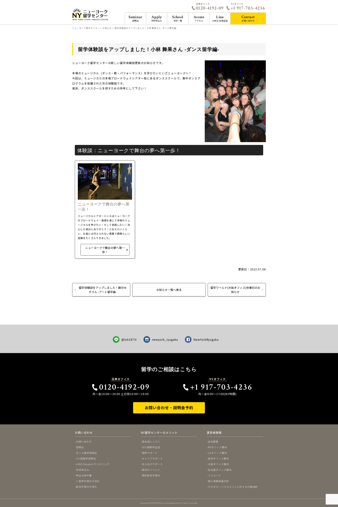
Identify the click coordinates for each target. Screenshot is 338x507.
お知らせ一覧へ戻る (169, 290)
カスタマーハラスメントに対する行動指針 (233, 486)
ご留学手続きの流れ (88, 481)
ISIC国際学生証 (151, 447)
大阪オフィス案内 (218, 464)
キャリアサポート (152, 458)
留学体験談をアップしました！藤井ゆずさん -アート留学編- (103, 289)
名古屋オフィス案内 (220, 470)
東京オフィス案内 (218, 458)
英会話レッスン (151, 441)
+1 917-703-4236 (248, 8)
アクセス (198, 18)
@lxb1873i (129, 339)
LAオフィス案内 (217, 453)
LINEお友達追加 (220, 18)
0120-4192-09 (210, 8)
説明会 (135, 18)
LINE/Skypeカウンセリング (92, 464)
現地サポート (150, 453)
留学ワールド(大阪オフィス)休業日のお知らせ (235, 289)
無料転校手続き (151, 475)
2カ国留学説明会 (86, 458)
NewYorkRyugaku (206, 339)
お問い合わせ (248, 18)
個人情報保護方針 (218, 481)
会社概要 (213, 441)
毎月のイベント (151, 470)
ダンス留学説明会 (86, 453)
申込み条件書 (84, 475)
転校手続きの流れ (86, 486)
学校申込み (156, 18)
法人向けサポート (152, 464)
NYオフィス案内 (217, 447)
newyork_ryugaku (165, 339)
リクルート (214, 475)
